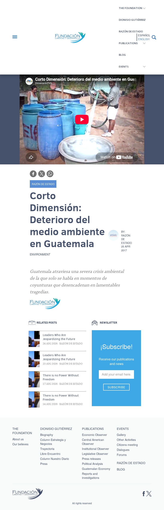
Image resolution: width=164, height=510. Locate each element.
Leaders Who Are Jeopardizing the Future (59, 337)
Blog (122, 55)
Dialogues (123, 450)
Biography (46, 435)
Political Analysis (92, 464)
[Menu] (16, 37)
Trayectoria (47, 449)
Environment (40, 254)
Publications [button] (128, 43)
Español (144, 35)
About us (18, 439)
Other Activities (126, 440)
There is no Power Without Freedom (61, 377)
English (143, 39)
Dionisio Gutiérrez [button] (132, 20)
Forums (122, 455)
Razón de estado (131, 31)
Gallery (121, 435)
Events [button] (124, 66)
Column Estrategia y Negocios (53, 442)
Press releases (91, 459)
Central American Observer (93, 442)
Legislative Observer (95, 454)
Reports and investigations (90, 476)
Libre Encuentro (50, 454)
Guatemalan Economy (96, 469)
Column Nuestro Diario (54, 459)
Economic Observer (94, 435)
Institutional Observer (95, 449)
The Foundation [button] (130, 8)
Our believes (20, 444)
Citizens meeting (127, 445)
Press (43, 464)
